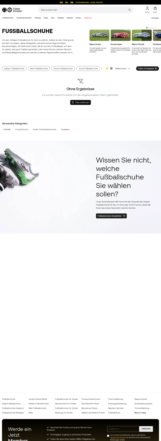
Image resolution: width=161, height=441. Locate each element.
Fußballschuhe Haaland (13, 408)
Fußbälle (7, 129)
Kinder (78, 18)
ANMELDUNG (146, 429)
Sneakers (65, 129)
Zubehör (70, 18)
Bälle (31, 412)
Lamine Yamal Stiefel (38, 399)
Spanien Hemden (116, 408)
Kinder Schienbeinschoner (44, 129)
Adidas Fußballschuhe (39, 403)
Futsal (46, 18)
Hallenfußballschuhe (11, 403)
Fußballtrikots (114, 412)
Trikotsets (155, 18)
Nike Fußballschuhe (37, 408)
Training (37, 18)
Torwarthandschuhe (23, 18)
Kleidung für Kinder (64, 412)
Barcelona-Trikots (89, 408)
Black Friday (140, 412)
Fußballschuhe (7, 18)
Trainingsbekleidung (117, 403)
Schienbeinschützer (143, 403)
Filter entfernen (82, 102)
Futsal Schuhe (21, 129)
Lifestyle (60, 18)
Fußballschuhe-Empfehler (110, 216)
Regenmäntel (140, 399)
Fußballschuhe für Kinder (66, 399)
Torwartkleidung (141, 408)
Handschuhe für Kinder (65, 403)
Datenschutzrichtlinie (117, 437)
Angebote (87, 18)
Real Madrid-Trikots (90, 403)
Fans (52, 18)
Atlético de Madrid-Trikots (93, 412)
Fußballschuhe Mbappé (13, 412)
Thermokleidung (115, 399)
